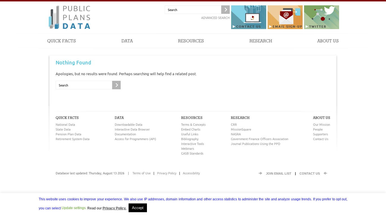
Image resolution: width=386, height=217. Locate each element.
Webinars (187, 148)
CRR (234, 124)
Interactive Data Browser (132, 129)
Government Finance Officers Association (259, 139)
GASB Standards (192, 153)
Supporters (320, 134)
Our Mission (321, 124)
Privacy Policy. (114, 208)
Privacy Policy (166, 173)
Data (127, 41)
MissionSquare (241, 129)
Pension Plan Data (68, 134)
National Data (65, 124)
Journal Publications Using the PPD (255, 144)
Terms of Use (142, 173)
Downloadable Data (128, 124)
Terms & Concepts (193, 124)
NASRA (236, 134)
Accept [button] (138, 208)
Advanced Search (215, 17)
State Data (63, 129)
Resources (191, 41)
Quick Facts (61, 41)
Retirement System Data (73, 139)
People (318, 129)
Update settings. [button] (74, 208)
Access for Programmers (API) (135, 139)
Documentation (125, 134)
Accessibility (191, 173)
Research (261, 41)
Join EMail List (278, 173)
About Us (328, 41)
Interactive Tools (192, 144)
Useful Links (189, 134)
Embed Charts (190, 129)
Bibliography (189, 139)
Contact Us (320, 139)
